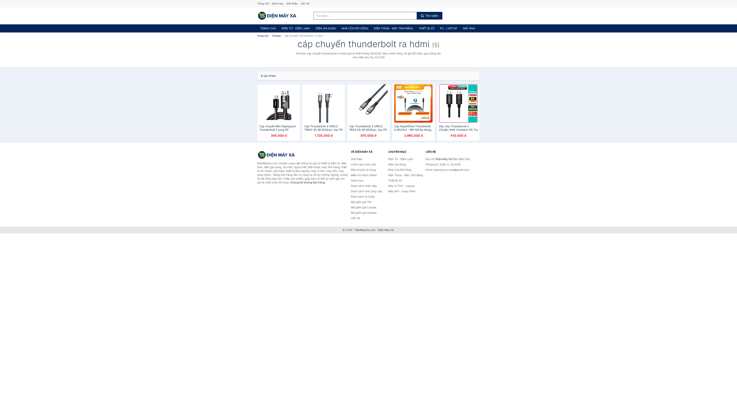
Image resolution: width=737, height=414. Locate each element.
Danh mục (278, 3)
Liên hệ (305, 3)
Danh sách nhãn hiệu (364, 185)
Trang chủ (263, 3)
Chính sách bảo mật (363, 164)
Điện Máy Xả (386, 230)
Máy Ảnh (469, 28)
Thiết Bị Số (426, 28)
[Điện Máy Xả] (276, 154)
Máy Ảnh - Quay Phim (402, 191)
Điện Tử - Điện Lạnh (296, 28)
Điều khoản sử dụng (363, 169)
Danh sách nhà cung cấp (366, 191)
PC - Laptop (448, 28)
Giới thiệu (292, 3)
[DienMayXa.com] (277, 16)
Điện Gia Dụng (326, 28)
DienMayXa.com (365, 230)
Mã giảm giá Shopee (364, 212)
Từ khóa (276, 35)
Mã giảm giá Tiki (361, 202)
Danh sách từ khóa (362, 196)
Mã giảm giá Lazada (363, 207)
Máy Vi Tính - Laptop (401, 185)
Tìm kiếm (431, 16)
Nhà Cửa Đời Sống (355, 28)
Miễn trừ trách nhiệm (364, 175)
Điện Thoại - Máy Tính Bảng (393, 28)
